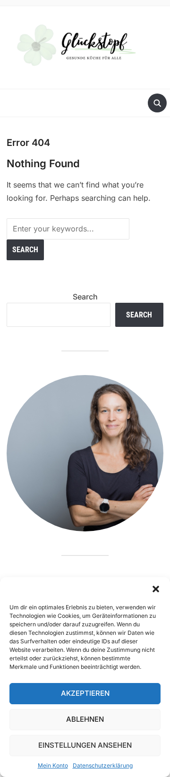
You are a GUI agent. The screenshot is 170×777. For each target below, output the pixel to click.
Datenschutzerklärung (103, 765)
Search (85, 296)
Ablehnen (85, 719)
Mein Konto (53, 765)
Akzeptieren (85, 693)
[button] (156, 589)
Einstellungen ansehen (85, 745)
